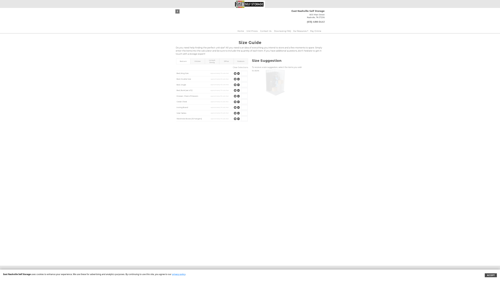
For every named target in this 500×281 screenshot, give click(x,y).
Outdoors (240, 61)
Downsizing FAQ (282, 31)
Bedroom (183, 61)
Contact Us (265, 31)
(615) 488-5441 (316, 21)
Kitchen (198, 61)
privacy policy (178, 274)
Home (241, 31)
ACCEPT (491, 275)
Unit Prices (252, 31)
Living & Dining (212, 61)
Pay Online (315, 31)
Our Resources (300, 31)
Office (226, 61)
